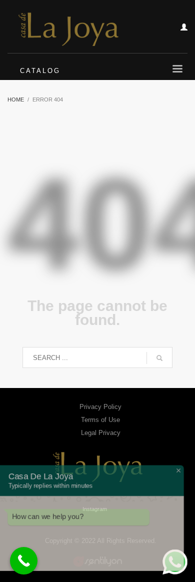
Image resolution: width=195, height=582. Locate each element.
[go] (159, 358)
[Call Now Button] (24, 560)
